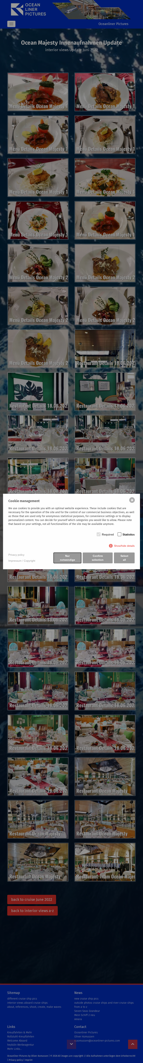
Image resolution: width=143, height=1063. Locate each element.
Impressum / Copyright (21, 560)
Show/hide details (124, 545)
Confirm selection (98, 557)
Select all (124, 557)
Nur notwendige (67, 557)
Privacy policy (16, 554)
